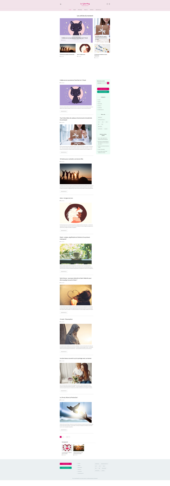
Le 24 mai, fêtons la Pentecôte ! (69, 397)
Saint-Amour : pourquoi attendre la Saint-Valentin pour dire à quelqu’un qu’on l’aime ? (76, 279)
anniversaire (100, 117)
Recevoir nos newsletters (103, 91)
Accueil (70, 9)
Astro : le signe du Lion (81, 54)
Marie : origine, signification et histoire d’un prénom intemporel (75, 238)
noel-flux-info (100, 128)
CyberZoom (91, 9)
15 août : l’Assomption (66, 319)
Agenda (74, 9)
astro (99, 121)
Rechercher (108, 83)
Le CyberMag (85, 4)
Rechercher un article (101, 80)
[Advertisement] (85, 69)
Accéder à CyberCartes (65, 463)
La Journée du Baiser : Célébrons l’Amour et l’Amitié (67, 453)
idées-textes (100, 126)
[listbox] (79, 450)
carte (102, 121)
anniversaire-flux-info (101, 119)
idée (102, 124)
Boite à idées (80, 9)
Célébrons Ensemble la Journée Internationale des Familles (78, 453)
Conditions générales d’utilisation (92, 478)
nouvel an (105, 128)
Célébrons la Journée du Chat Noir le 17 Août (75, 38)
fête (98, 124)
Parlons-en (86, 9)
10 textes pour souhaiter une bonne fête (67, 54)
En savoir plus (63, 111)
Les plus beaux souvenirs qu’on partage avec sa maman (75, 358)
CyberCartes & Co (98, 9)
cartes (107, 121)
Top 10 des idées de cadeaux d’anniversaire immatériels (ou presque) (101, 38)
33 (67, 436)
